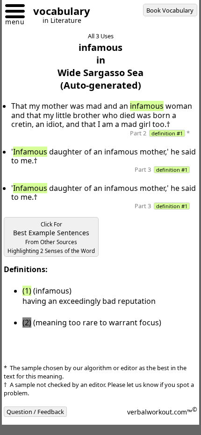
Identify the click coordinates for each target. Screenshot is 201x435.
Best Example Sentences (51, 237)
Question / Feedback (35, 411)
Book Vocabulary (170, 10)
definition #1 (167, 133)
